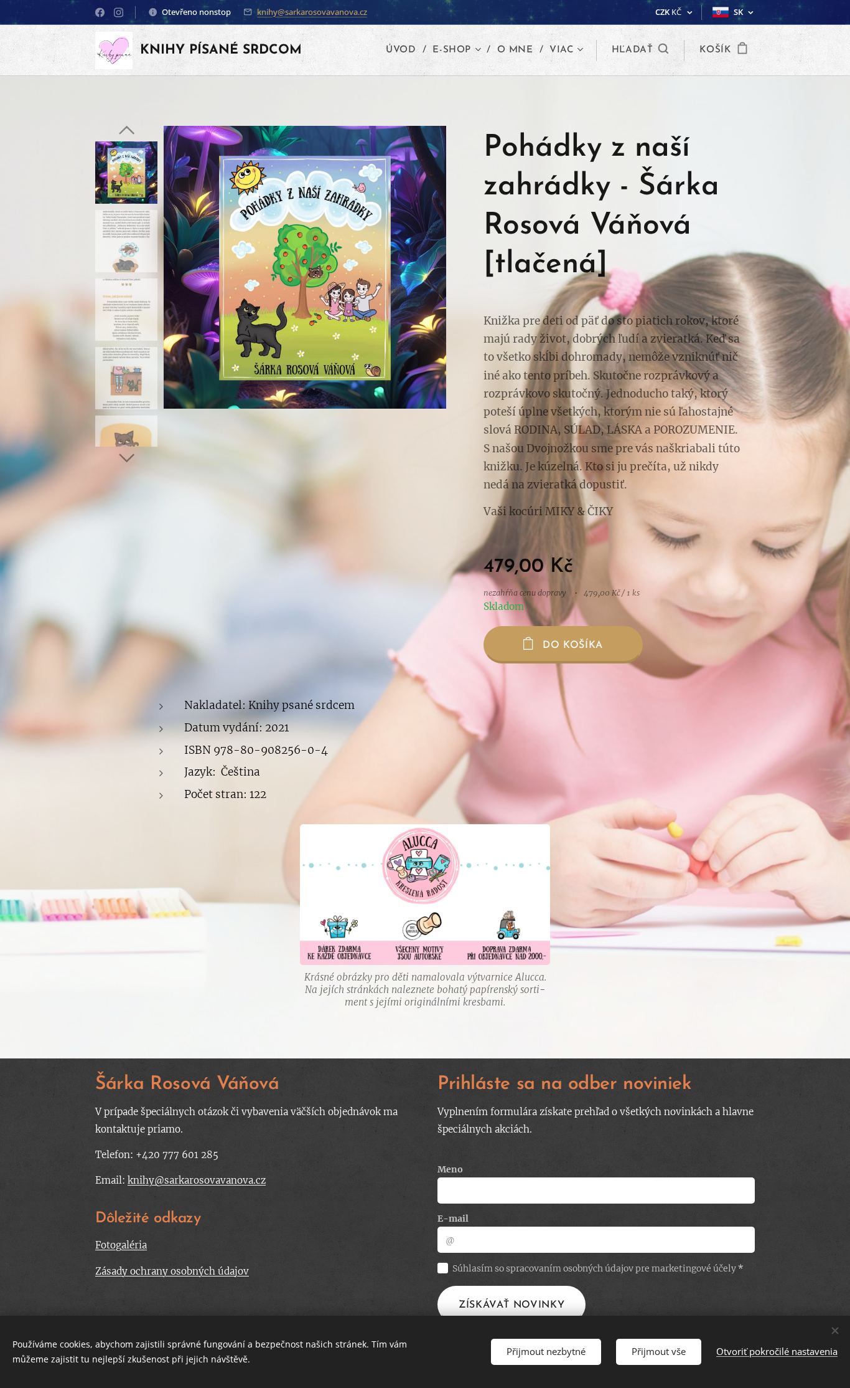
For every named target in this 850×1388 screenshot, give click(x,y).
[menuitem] (404, 50)
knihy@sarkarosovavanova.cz (312, 11)
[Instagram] (118, 12)
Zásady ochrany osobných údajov (172, 1271)
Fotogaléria (121, 1245)
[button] (640, 50)
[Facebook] (100, 12)
